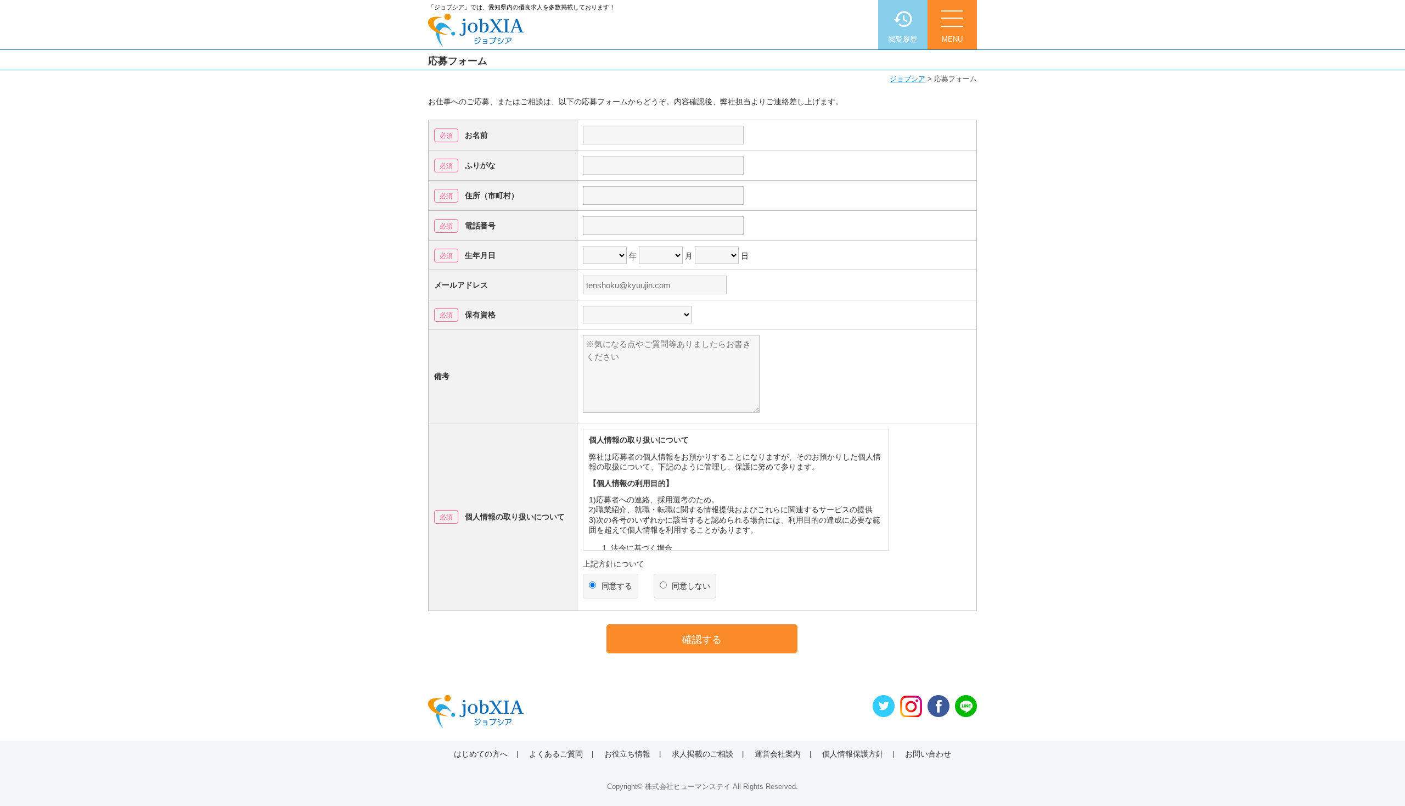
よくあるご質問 (556, 753)
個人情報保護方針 (853, 753)
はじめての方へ (481, 753)
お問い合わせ (928, 753)
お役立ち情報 (627, 753)
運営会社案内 (778, 753)
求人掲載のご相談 (702, 753)
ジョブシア (907, 79)
